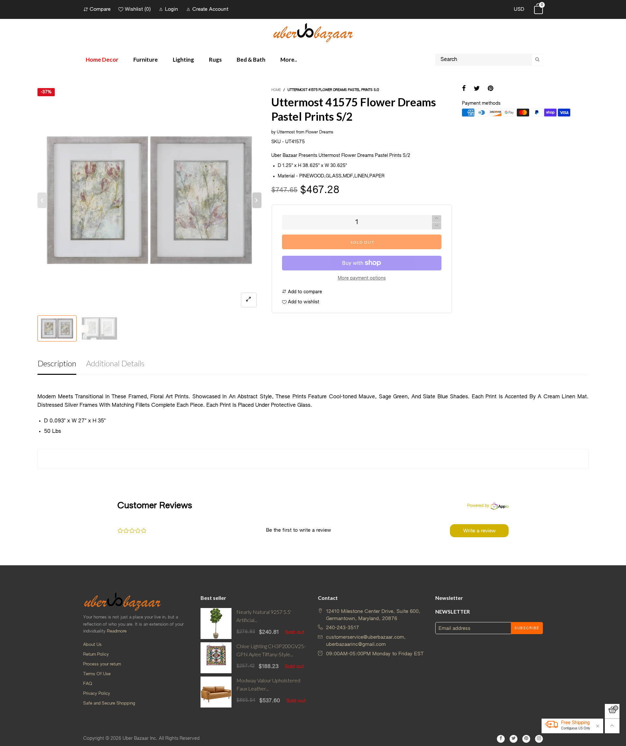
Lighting (183, 59)
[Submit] (537, 60)
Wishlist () (138, 9)
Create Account (210, 9)
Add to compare (304, 292)
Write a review (479, 530)
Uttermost (286, 132)
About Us (92, 645)
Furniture (145, 59)
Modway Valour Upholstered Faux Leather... (268, 684)
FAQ (87, 684)
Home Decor (102, 59)
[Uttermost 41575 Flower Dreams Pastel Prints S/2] (149, 200)
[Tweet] (477, 89)
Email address (454, 628)
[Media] (249, 300)
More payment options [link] (362, 278)
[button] (42, 200)
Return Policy (96, 654)
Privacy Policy (96, 694)
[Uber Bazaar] (313, 32)
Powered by (478, 506)
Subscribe (526, 628)
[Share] (464, 89)
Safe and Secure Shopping (109, 703)
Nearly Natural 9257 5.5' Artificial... (263, 616)
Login (171, 9)
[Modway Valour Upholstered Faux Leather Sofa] (216, 692)
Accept (569, 730)
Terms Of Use (97, 674)
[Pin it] (490, 89)
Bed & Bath (251, 59)
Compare (100, 9)
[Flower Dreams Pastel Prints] (99, 328)
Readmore (117, 631)
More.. (288, 59)
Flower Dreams (319, 132)
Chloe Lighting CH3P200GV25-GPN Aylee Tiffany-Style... (271, 650)
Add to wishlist (303, 302)
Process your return (102, 664)
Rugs (215, 59)
